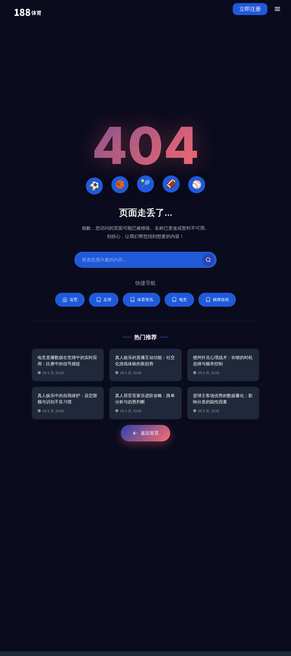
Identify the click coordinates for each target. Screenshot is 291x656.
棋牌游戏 (221, 299)
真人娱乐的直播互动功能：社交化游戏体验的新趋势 (145, 361)
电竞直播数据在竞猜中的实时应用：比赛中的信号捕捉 (67, 361)
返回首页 (150, 433)
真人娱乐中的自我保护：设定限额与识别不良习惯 (67, 399)
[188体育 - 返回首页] (27, 9)
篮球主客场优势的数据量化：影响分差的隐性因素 (223, 399)
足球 (107, 299)
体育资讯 (145, 299)
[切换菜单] (277, 9)
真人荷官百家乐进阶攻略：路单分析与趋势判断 (145, 399)
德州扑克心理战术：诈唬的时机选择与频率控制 (223, 361)
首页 (74, 299)
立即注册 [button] (250, 9)
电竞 (183, 299)
